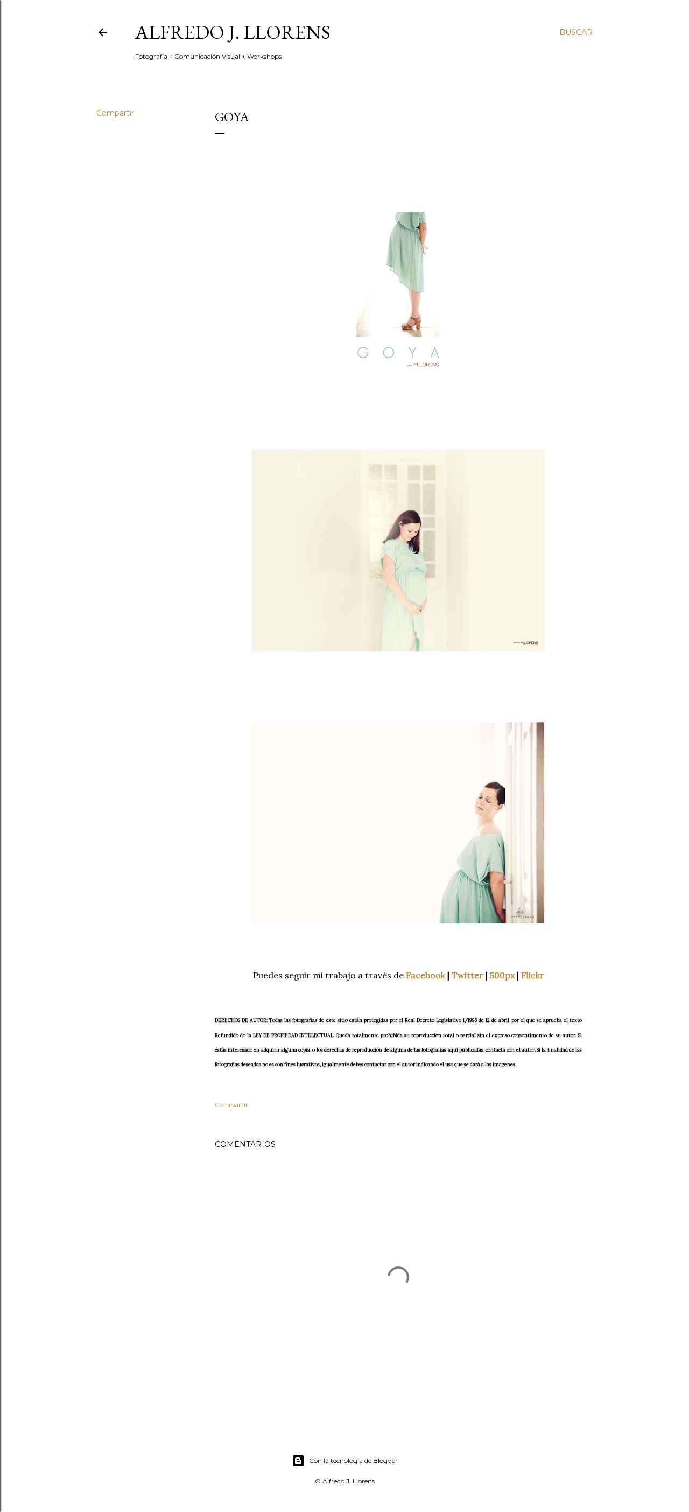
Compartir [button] (115, 113)
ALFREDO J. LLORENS (233, 32)
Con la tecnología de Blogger (353, 1461)
